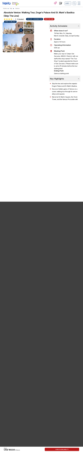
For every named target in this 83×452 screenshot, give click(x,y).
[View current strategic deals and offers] (55, 3)
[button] (16, 51)
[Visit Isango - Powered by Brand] (15, 4)
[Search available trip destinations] (74, 3)
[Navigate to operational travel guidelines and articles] (60, 3)
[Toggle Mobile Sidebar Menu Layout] (79, 3)
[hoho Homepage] (7, 4)
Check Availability (62, 449)
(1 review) (20, 19)
